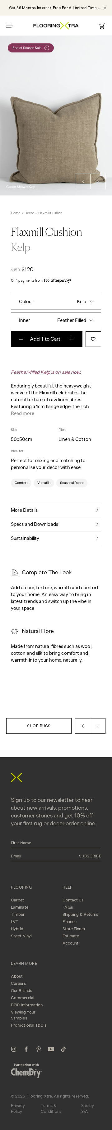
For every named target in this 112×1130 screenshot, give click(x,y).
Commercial (22, 997)
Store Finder (74, 928)
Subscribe (90, 856)
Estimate (71, 936)
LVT (14, 921)
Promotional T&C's (28, 1025)
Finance (70, 921)
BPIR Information (27, 1005)
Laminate (19, 907)
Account (71, 943)
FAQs (68, 907)
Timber (18, 914)
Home (15, 213)
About (17, 976)
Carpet (17, 900)
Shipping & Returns (80, 914)
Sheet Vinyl (21, 936)
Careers (18, 983)
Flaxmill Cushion (50, 213)
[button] (83, 181)
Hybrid (17, 928)
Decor (29, 213)
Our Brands (21, 990)
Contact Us (73, 900)
